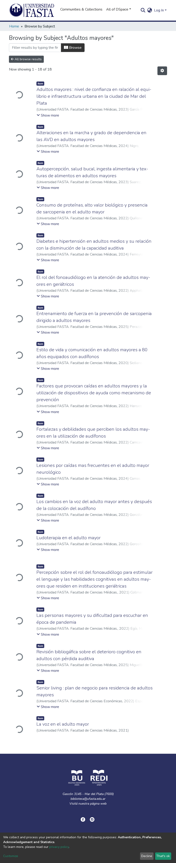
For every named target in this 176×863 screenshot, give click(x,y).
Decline (146, 856)
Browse (75, 47)
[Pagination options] (162, 70)
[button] (150, 10)
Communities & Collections (81, 9)
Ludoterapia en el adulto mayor (68, 538)
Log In (159, 10)
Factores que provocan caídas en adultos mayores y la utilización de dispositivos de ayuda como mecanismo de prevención (93, 393)
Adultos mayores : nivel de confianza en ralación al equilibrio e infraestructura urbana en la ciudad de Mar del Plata (93, 96)
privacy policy (59, 847)
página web (98, 803)
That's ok (163, 856)
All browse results (28, 59)
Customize (10, 856)
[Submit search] (143, 10)
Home (14, 26)
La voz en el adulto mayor (62, 724)
